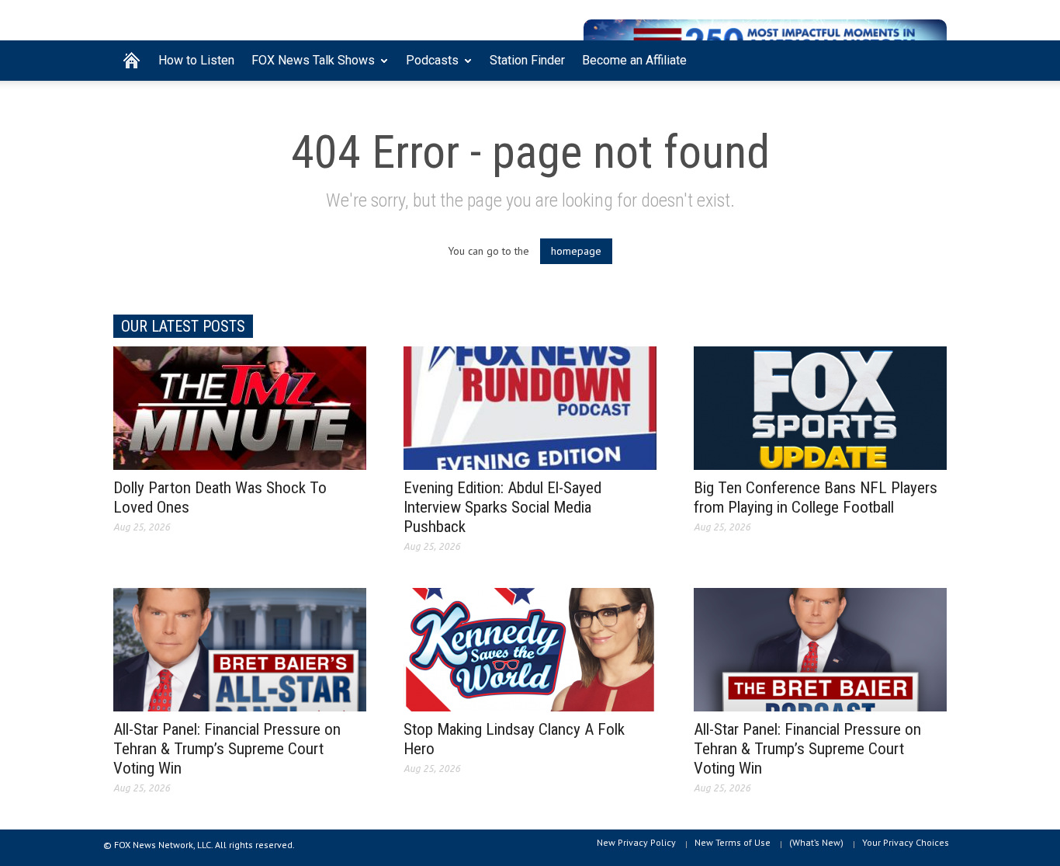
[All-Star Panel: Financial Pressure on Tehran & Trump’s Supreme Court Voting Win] (239, 649)
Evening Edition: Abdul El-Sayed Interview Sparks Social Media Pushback (502, 507)
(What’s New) (816, 842)
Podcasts (428, 67)
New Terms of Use (733, 842)
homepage (576, 251)
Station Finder (527, 60)
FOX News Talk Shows (309, 67)
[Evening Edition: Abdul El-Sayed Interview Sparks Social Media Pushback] (530, 407)
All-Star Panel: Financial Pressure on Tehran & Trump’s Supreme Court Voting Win (227, 748)
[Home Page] (131, 60)
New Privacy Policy (636, 842)
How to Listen (196, 60)
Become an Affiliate (634, 60)
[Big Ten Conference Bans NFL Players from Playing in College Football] (820, 407)
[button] (931, 59)
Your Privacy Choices (905, 842)
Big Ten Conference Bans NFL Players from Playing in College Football (815, 497)
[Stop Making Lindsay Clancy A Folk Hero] (530, 649)
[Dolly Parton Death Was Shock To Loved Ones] (239, 407)
